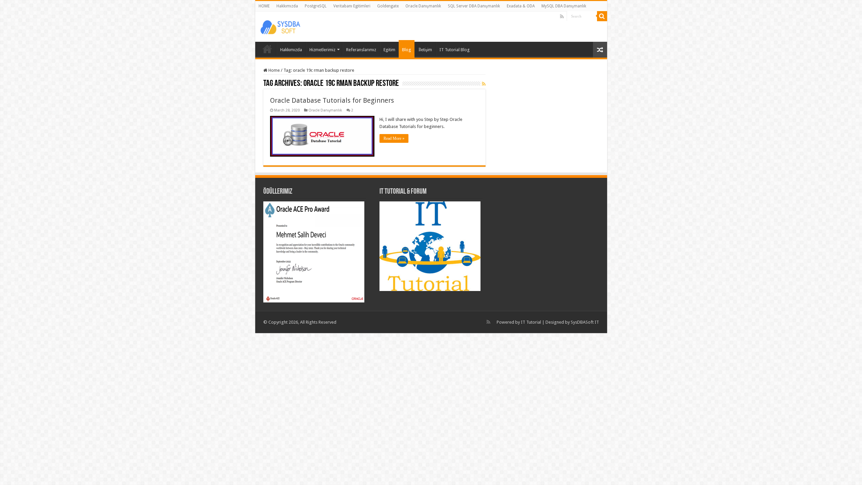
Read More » (394, 138)
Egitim (389, 49)
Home (273, 70)
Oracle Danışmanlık (423, 6)
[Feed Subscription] (484, 84)
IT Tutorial (531, 322)
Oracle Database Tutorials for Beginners (332, 100)
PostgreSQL (316, 6)
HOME (264, 6)
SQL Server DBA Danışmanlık (474, 6)
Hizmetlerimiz (322, 49)
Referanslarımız (361, 49)
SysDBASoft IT (585, 322)
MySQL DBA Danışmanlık (563, 6)
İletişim (425, 49)
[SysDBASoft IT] (280, 26)
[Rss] (561, 16)
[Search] (602, 16)
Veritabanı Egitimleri (351, 6)
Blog (406, 49)
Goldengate (388, 6)
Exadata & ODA (521, 6)
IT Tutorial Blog (454, 49)
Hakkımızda (287, 6)
